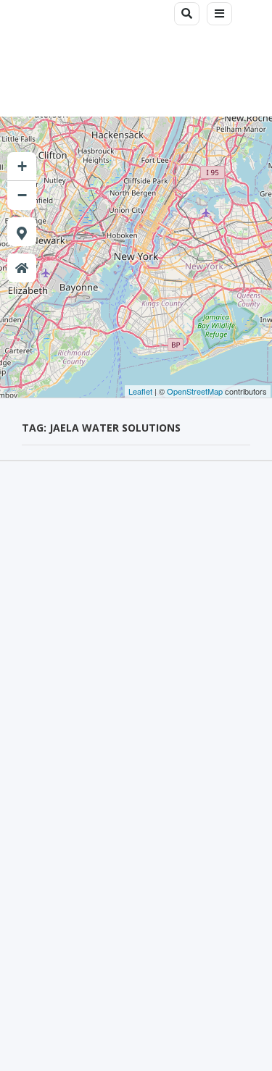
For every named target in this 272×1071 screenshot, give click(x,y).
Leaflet (140, 391)
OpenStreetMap (195, 391)
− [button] (22, 195)
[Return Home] (21, 267)
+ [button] (22, 166)
